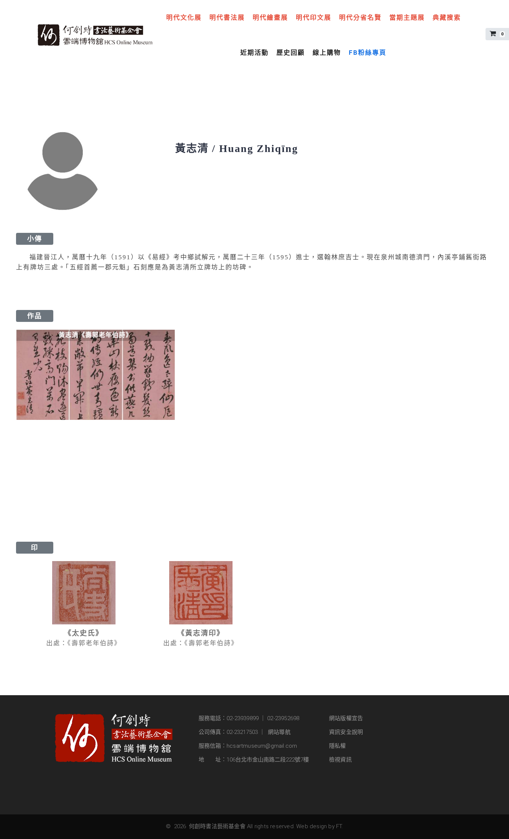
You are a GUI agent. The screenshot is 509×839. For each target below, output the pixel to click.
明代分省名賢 (360, 17)
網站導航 (279, 732)
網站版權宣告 (346, 718)
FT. (339, 826)
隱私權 (337, 746)
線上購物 (327, 52)
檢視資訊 (340, 759)
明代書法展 (227, 17)
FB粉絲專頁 (367, 52)
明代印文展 (313, 17)
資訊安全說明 (346, 732)
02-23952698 (283, 718)
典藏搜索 (447, 17)
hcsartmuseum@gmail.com (262, 746)
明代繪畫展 (270, 17)
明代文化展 (184, 17)
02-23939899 (243, 718)
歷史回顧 (290, 52)
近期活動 (254, 52)
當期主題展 (407, 17)
